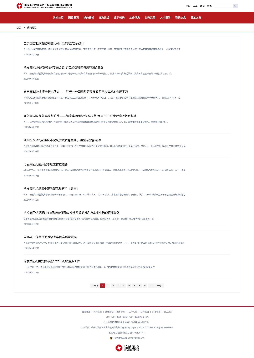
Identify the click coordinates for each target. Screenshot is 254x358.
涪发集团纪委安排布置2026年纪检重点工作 (52, 261)
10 (151, 285)
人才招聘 (165, 17)
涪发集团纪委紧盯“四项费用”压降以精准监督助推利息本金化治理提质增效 (72, 213)
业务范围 (150, 17)
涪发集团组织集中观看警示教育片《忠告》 (51, 189)
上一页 (95, 285)
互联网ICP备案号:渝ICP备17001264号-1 (127, 332)
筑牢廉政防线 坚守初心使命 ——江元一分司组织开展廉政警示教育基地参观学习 (76, 92)
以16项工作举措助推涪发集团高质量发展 (50, 237)
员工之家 (195, 17)
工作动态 (134, 17)
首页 (18, 27)
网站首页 (58, 17)
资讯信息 (180, 17)
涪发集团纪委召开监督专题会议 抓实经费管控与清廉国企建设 (64, 68)
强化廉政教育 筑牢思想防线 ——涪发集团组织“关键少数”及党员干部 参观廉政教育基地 (80, 116)
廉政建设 (104, 17)
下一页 (159, 285)
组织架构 (119, 17)
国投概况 (73, 17)
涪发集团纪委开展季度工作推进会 (46, 164)
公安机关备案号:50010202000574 (128, 338)
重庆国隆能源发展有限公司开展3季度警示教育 (54, 43)
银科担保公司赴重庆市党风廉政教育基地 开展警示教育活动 (62, 140)
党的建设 (88, 17)
